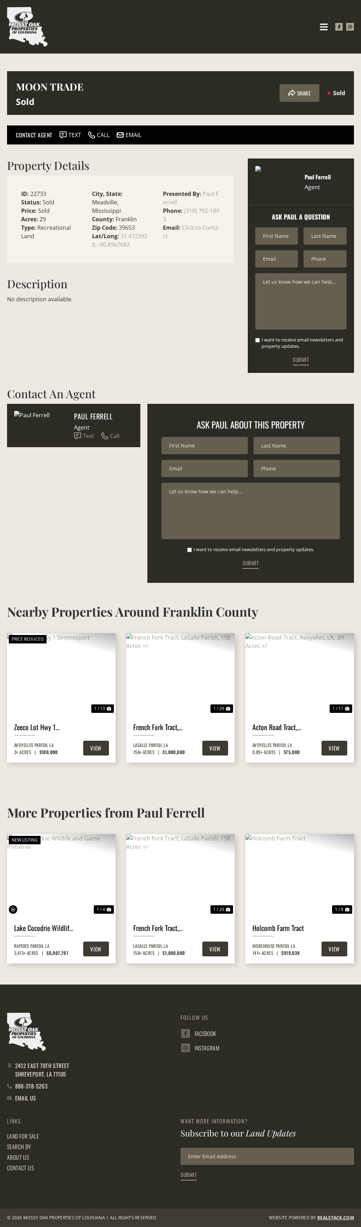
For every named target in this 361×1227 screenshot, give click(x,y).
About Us (18, 1157)
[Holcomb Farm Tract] (299, 874)
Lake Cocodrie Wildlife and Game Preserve (43, 928)
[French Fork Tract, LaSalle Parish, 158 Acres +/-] (180, 674)
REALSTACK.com (335, 1218)
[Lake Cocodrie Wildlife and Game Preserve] (61, 874)
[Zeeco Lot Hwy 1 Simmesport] (61, 674)
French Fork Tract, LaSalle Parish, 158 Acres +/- (157, 727)
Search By (19, 1146)
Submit (301, 359)
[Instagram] (350, 27)
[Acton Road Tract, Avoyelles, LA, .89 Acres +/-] (299, 674)
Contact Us (20, 1167)
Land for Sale (23, 1136)
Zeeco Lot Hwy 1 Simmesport (35, 727)
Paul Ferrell (93, 416)
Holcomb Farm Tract (278, 928)
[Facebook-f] (339, 27)
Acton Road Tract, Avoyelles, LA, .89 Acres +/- (282, 727)
